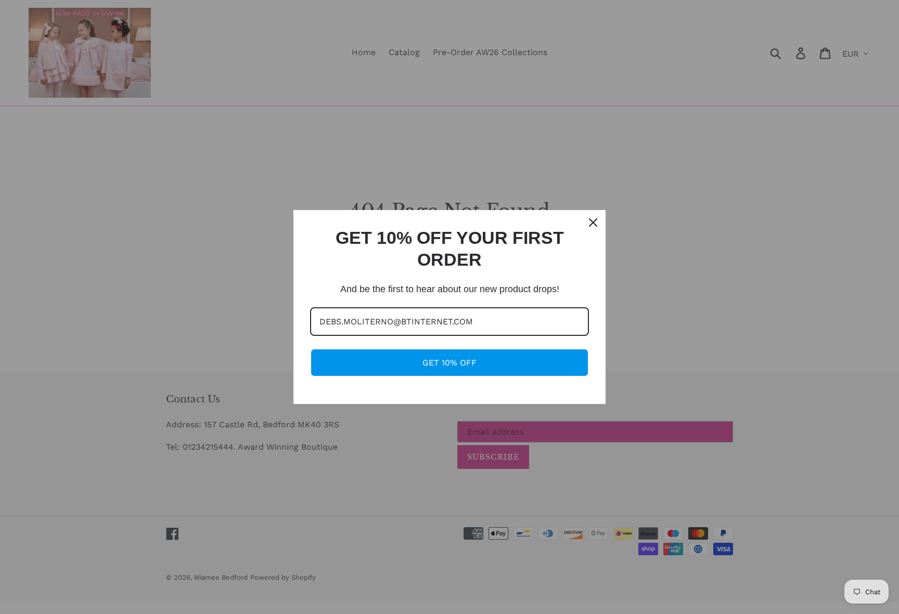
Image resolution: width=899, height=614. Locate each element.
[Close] (593, 222)
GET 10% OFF (449, 363)
